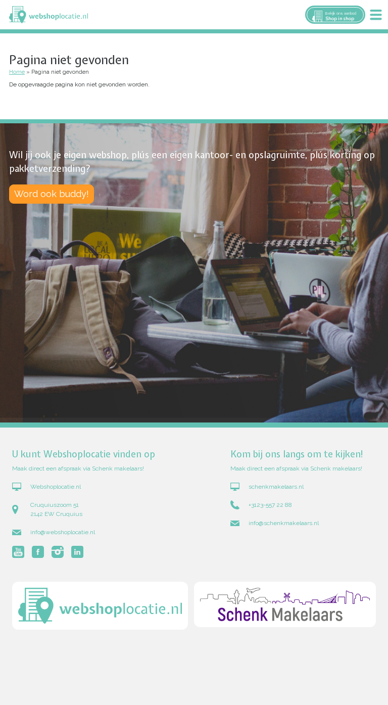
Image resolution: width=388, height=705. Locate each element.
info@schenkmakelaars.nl (284, 523)
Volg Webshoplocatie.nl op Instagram (58, 552)
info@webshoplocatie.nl (62, 532)
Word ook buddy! (51, 194)
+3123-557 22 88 (270, 504)
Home (17, 72)
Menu (376, 15)
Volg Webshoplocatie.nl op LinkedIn (77, 552)
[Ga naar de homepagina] (100, 607)
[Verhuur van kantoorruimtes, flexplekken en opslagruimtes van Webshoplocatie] (48, 14)
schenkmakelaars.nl (276, 486)
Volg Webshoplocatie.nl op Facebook (38, 552)
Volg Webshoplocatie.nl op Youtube (18, 552)
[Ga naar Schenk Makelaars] (285, 607)
